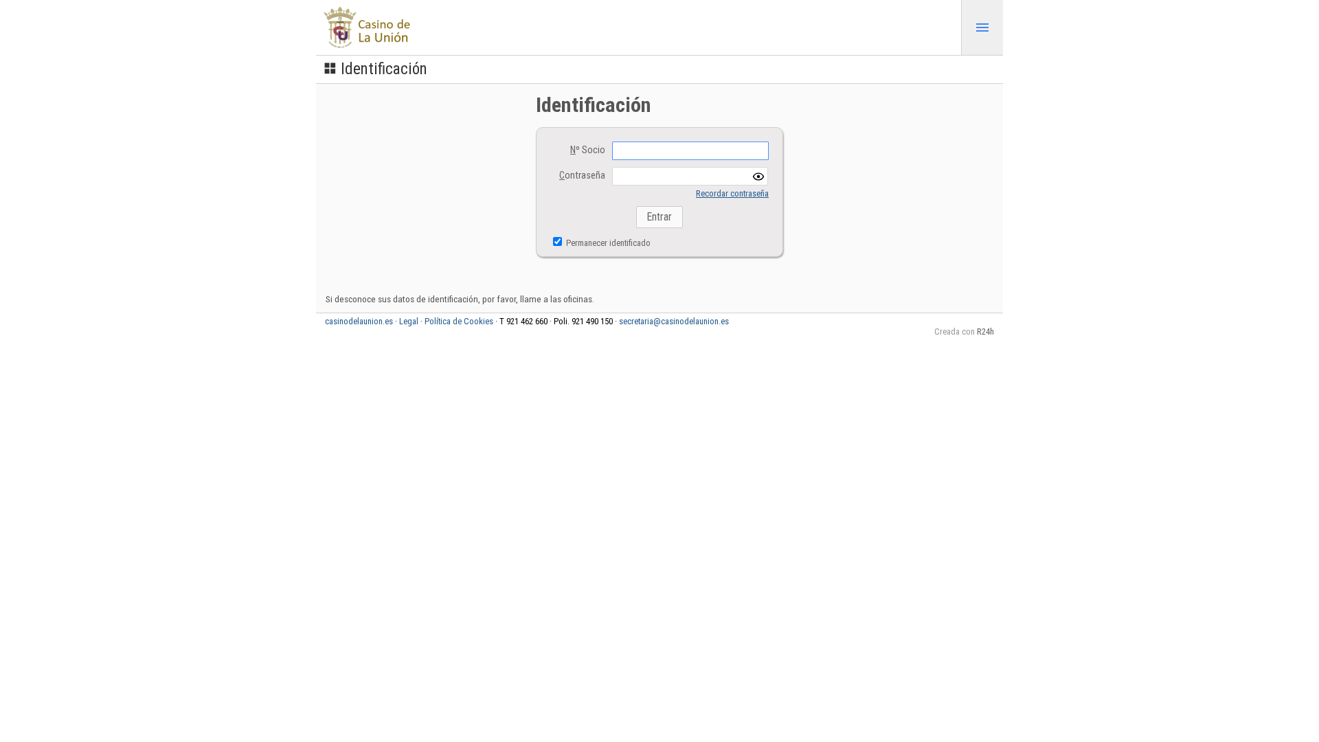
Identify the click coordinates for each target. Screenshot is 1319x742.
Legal (408, 321)
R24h (985, 331)
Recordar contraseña (732, 193)
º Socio (587, 150)
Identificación (384, 69)
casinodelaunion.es (359, 321)
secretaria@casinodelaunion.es (674, 321)
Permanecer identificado (607, 243)
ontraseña (582, 175)
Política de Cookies (459, 321)
